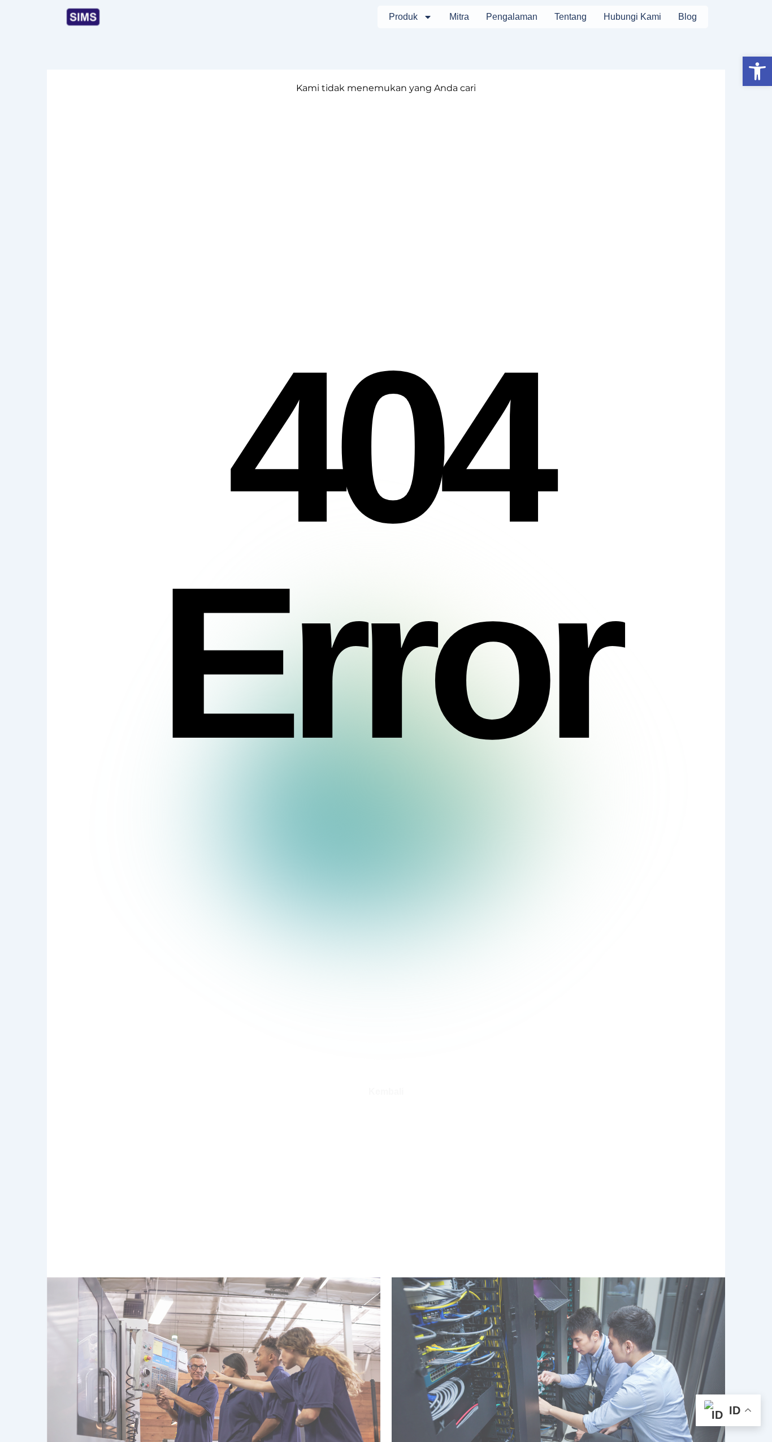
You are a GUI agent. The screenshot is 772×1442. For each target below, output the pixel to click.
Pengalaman (511, 16)
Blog (687, 16)
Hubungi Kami (632, 16)
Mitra (459, 16)
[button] (757, 71)
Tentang (570, 16)
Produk (403, 16)
